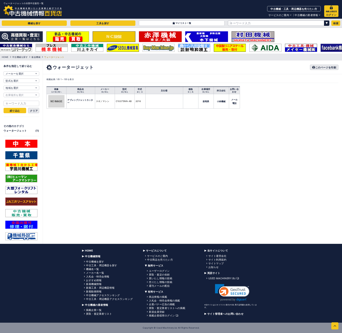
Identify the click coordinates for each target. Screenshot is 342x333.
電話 (234, 103)
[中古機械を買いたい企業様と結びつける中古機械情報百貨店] (33, 10)
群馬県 (206, 101)
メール (234, 99)
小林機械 (221, 101)
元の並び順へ (56, 92)
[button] (232, 293)
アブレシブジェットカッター (80, 101)
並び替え (80, 92)
